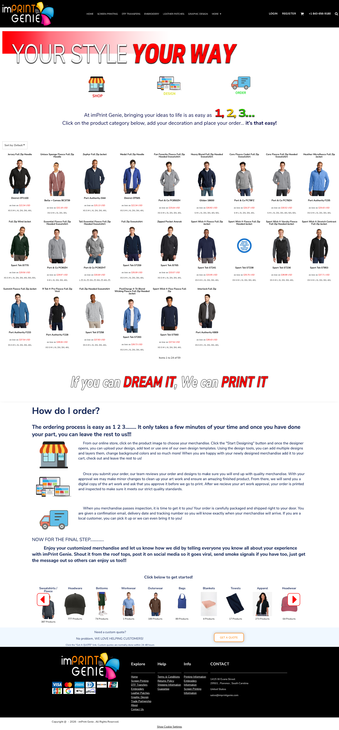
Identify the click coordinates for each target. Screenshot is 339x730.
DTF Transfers (139, 684)
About (134, 705)
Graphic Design (140, 697)
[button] (302, 13)
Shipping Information (169, 684)
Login (273, 13)
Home (134, 676)
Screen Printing (140, 680)
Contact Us (137, 709)
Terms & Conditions (169, 676)
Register (289, 13)
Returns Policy (166, 680)
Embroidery (137, 688)
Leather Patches (140, 693)
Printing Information (195, 676)
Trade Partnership (141, 701)
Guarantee (163, 688)
